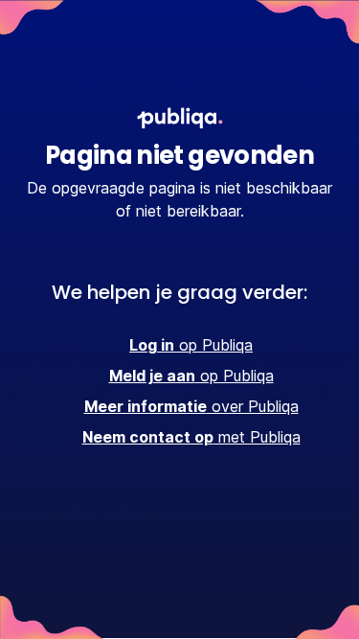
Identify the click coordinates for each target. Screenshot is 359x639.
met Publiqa (191, 436)
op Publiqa (191, 344)
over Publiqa (191, 406)
